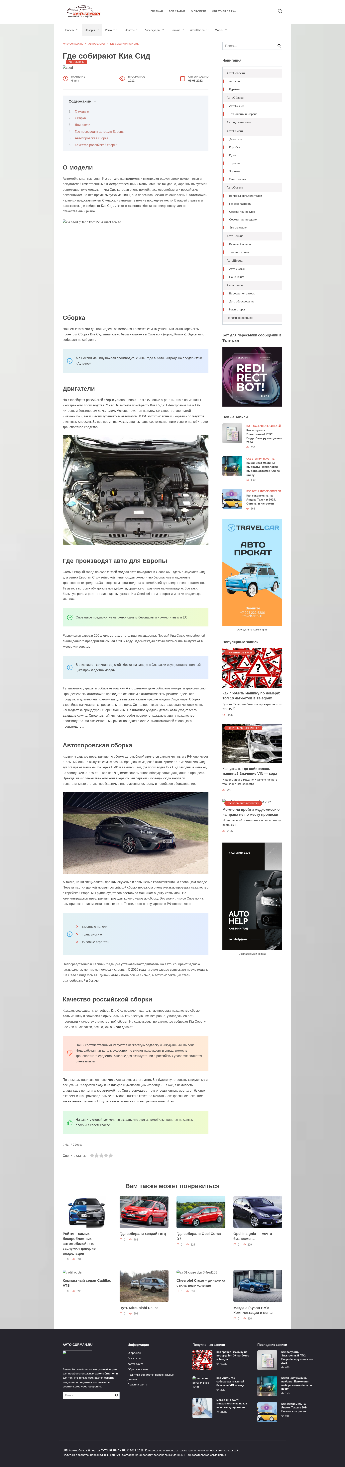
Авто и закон (237, 268)
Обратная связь (224, 11)
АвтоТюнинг (235, 236)
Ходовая (234, 171)
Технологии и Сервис (243, 114)
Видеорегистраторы (242, 293)
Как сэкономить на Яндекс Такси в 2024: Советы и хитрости (261, 499)
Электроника (237, 179)
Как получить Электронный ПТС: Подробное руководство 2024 (264, 436)
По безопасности (240, 203)
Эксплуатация (238, 227)
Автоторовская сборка (91, 138)
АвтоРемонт (235, 131)
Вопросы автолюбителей (245, 195)
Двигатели (82, 125)
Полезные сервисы (240, 317)
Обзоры (90, 30)
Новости (69, 30)
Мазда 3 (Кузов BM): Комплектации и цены (253, 1310)
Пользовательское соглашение (205, 1454)
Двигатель (235, 139)
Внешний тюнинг (240, 244)
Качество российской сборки (96, 145)
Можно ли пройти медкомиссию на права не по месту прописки (251, 812)
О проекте (198, 11)
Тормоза (234, 163)
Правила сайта (137, 1384)
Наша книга (236, 276)
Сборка (80, 118)
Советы (130, 30)
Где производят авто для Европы (99, 131)
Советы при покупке (242, 211)
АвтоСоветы (235, 187)
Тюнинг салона (239, 252)
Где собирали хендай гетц (143, 1234)
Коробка (234, 147)
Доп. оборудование (242, 301)
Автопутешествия (239, 122)
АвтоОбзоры (76, 62)
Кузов (232, 155)
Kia (66, 1144)
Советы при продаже (243, 219)
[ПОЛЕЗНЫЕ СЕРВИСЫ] (252, 667)
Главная (157, 11)
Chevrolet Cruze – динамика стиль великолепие (200, 1283)
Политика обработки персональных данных (151, 1377)
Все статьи (177, 11)
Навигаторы (237, 309)
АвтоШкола (197, 30)
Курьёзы (234, 89)
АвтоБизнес (236, 106)
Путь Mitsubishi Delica (139, 1308)
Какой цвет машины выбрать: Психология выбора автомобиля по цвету (263, 469)
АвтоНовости (236, 73)
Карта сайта (135, 1363)
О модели (82, 111)
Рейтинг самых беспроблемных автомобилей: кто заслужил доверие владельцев (79, 1244)
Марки (219, 30)
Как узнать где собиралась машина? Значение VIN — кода (249, 771)
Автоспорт (236, 81)
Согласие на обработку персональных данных (152, 1454)
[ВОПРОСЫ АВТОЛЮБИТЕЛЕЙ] (252, 743)
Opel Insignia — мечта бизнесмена (252, 1236)
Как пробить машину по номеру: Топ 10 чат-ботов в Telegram (251, 695)
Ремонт (110, 30)
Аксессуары (152, 30)
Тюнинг (175, 30)
